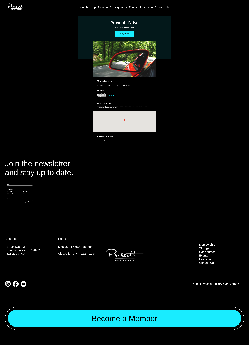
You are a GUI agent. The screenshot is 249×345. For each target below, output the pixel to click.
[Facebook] (16, 284)
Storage (204, 248)
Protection (205, 259)
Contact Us (206, 262)
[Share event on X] (101, 140)
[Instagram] (8, 284)
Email (8, 184)
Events (203, 255)
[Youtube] (23, 284)
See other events (124, 34)
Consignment (207, 252)
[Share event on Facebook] (97, 140)
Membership (207, 244)
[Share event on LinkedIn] (104, 140)
